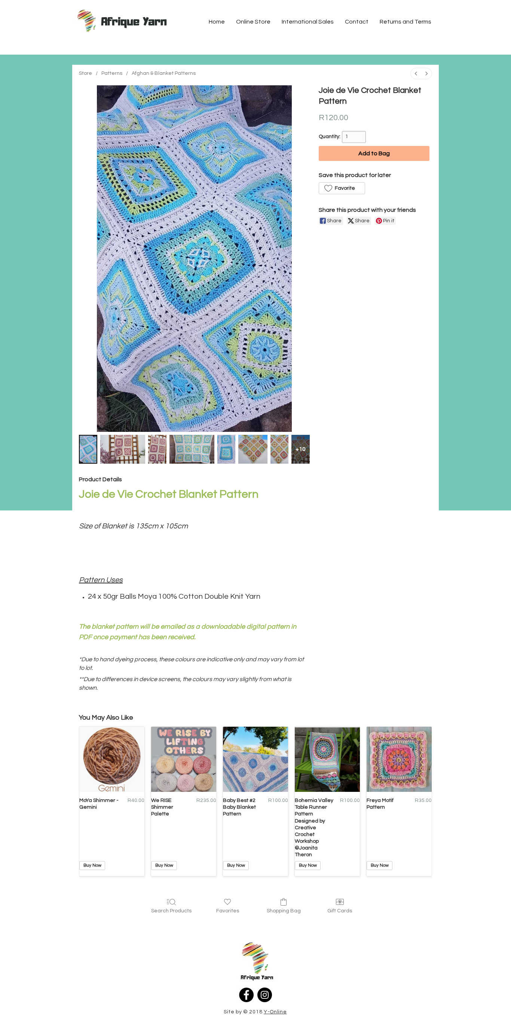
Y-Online (275, 1012)
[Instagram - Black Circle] (264, 995)
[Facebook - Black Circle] (246, 995)
